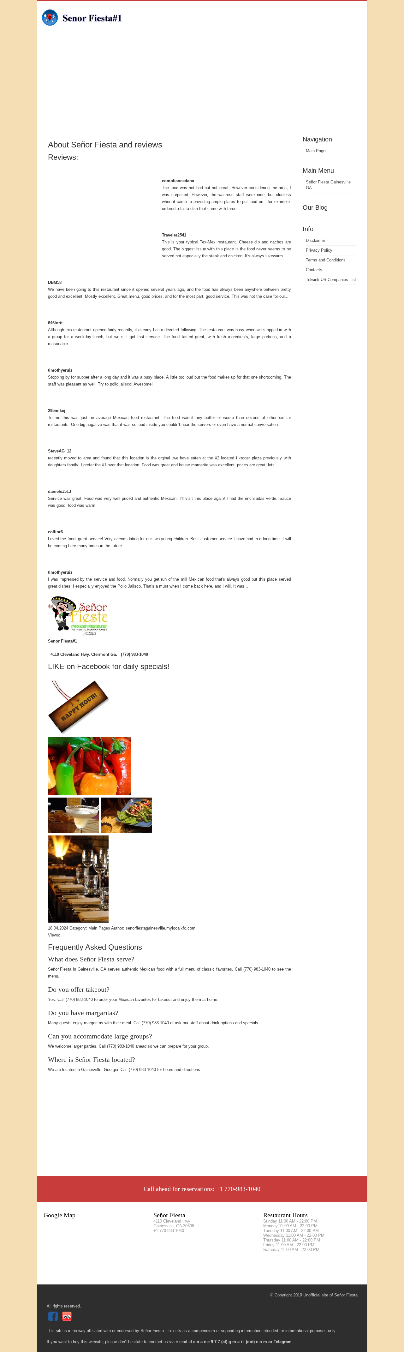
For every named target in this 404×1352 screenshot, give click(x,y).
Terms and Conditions (326, 260)
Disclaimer (315, 240)
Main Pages (317, 150)
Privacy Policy (319, 250)
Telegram (283, 1341)
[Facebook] (53, 1319)
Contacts (314, 269)
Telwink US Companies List (331, 279)
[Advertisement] (202, 87)
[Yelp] (67, 1319)
